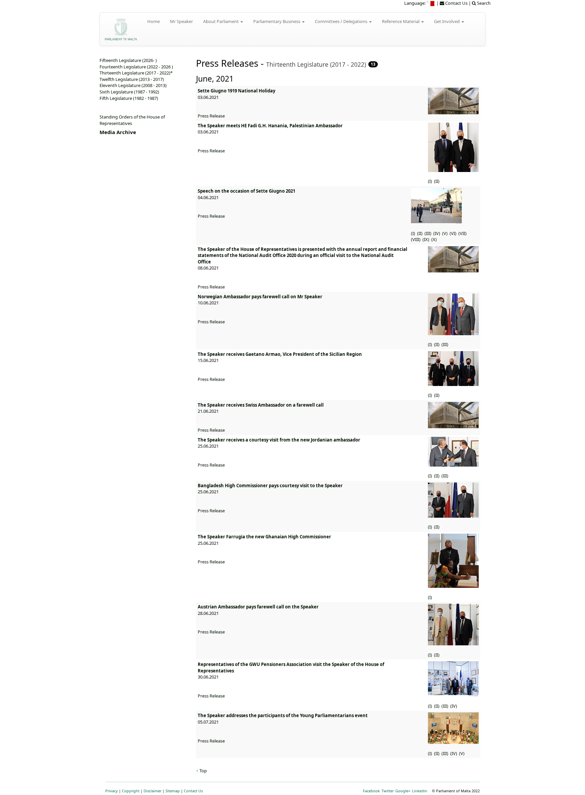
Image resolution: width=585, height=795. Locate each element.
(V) (445, 233)
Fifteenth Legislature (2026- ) (128, 60)
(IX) (426, 239)
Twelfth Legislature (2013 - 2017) (132, 79)
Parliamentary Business (277, 21)
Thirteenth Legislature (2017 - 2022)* (136, 73)
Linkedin (419, 790)
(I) (430, 181)
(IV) (437, 233)
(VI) (453, 233)
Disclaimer (152, 790)
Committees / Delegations (341, 21)
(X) (434, 239)
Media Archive (118, 132)
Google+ (402, 790)
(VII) (463, 233)
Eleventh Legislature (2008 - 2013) (133, 85)
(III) (428, 233)
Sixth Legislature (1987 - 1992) (129, 92)
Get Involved (447, 21)
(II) (437, 181)
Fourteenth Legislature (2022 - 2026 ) (136, 67)
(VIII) (416, 239)
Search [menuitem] (483, 3)
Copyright (130, 790)
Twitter (388, 790)
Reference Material (401, 21)
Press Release (211, 116)
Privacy (111, 790)
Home (153, 21)
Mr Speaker (181, 21)
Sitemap (173, 790)
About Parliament (221, 21)
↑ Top (201, 771)
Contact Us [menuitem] (456, 3)
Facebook (371, 790)
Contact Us (193, 790)
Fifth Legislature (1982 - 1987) (129, 98)
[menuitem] (431, 3)
